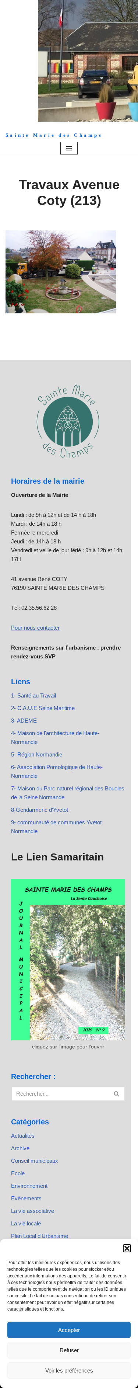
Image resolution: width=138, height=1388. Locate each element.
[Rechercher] (117, 1093)
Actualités (23, 1136)
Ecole (18, 1173)
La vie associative (32, 1211)
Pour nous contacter (35, 628)
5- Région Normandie (36, 754)
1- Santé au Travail (33, 695)
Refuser (69, 1350)
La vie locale (26, 1223)
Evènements (26, 1198)
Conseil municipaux (34, 1161)
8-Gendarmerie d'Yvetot (39, 810)
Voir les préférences (69, 1370)
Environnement (29, 1186)
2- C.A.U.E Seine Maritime (43, 708)
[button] (127, 1248)
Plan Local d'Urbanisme (39, 1236)
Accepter (69, 1330)
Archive (20, 1148)
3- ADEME (24, 720)
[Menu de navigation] (69, 148)
